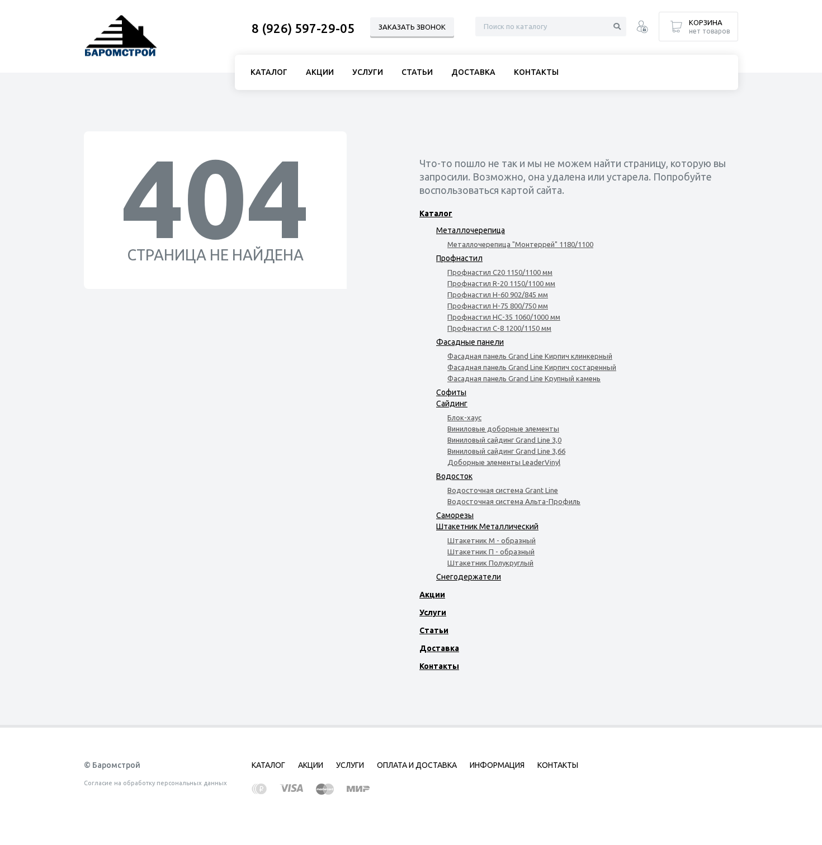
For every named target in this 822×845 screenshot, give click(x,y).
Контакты (439, 666)
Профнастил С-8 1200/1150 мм (499, 328)
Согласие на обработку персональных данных (155, 783)
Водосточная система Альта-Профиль (513, 501)
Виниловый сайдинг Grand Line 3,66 (506, 451)
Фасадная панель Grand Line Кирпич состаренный (531, 367)
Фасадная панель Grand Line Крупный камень (524, 378)
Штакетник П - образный (491, 552)
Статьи (433, 630)
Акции (432, 594)
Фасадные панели (470, 342)
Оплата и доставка (417, 765)
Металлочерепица (470, 230)
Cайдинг (451, 403)
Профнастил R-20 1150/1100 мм (501, 283)
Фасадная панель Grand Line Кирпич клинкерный (529, 356)
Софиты (451, 392)
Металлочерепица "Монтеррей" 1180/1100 (520, 244)
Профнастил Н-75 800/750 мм (497, 306)
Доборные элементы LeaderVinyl (503, 462)
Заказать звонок (412, 27)
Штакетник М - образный (491, 540)
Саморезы (455, 515)
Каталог (435, 213)
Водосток (454, 476)
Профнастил (459, 258)
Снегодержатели (468, 576)
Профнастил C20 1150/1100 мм (499, 272)
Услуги (432, 612)
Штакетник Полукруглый (490, 563)
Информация (497, 765)
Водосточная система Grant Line (502, 490)
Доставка (439, 648)
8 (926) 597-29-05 (303, 28)
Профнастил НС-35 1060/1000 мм (503, 317)
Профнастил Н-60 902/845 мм (497, 294)
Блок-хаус (464, 417)
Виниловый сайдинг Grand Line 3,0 (504, 440)
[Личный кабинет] (642, 28)
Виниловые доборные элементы (503, 429)
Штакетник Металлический (487, 526)
